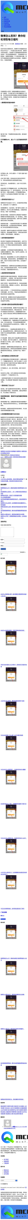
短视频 (21, 1110)
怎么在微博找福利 (6, 497)
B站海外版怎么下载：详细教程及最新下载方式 (13, 803)
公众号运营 (4, 1110)
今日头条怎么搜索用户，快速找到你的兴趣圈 (13, 769)
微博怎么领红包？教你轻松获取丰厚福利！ (12, 1029)
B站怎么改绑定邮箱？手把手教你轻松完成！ (13, 630)
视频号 (25, 1110)
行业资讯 (6, 23)
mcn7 (2, 457)
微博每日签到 (6, 453)
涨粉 (12, 1113)
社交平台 (24, 1112)
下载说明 (6, 1163)
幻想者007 (3, 472)
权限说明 (6, 1172)
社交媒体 (21, 1106)
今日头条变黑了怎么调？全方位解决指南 (12, 735)
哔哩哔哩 (13, 1112)
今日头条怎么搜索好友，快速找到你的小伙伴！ (14, 838)
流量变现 (8, 1112)
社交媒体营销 (23, 1108)
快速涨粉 (3, 1113)
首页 (5, 17)
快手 (17, 1110)
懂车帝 (21, 1113)
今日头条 (7, 1108)
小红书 (12, 1108)
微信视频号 (4, 1106)
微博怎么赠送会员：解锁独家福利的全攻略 (12, 514)
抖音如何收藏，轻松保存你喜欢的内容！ (12, 481)
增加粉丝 (8, 1113)
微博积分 (18, 451)
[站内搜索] (1, 29)
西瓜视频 (16, 1113)
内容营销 (16, 1108)
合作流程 (6, 1173)
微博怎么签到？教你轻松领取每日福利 (15, 457)
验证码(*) (22, 552)
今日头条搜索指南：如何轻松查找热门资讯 (12, 908)
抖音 (8, 1110)
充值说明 (6, 1161)
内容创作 (16, 1106)
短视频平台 (13, 1110)
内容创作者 (7, 21)
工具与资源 (7, 25)
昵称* (2, 539)
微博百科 (17, 43)
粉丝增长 (3, 1112)
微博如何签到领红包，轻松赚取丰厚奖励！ (12, 1099)
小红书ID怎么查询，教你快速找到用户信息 (12, 701)
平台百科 (6, 19)
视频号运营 (10, 1106)
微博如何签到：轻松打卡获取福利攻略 (11, 495)
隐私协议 (6, 1170)
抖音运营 (18, 1112)
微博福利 (13, 451)
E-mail (2, 542)
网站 (2, 545)
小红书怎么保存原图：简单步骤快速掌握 (12, 479)
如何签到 (8, 451)
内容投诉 (12, 455)
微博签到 (3, 451)
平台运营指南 (7, 26)
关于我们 (6, 1159)
